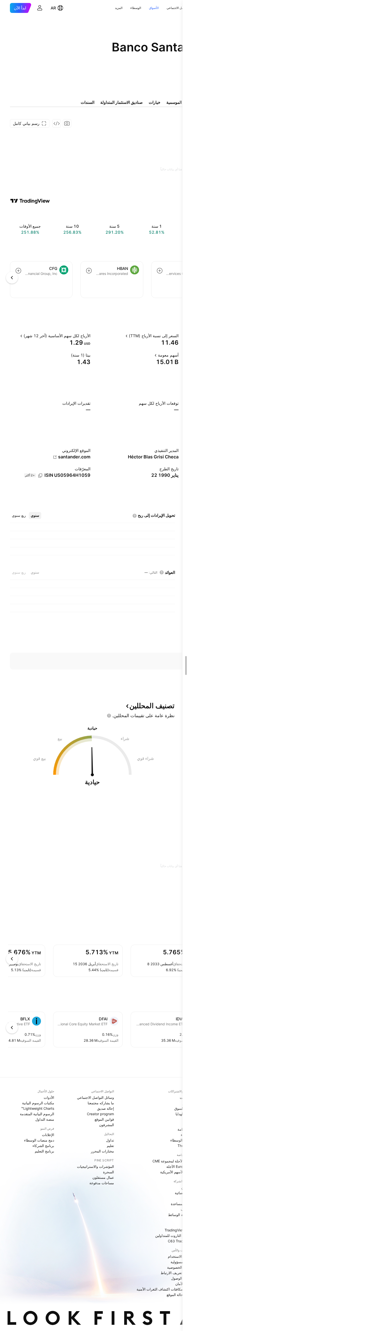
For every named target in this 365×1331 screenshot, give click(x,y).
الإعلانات (48, 1135)
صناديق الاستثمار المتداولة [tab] (121, 102)
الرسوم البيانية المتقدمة (37, 1114)
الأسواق (154, 8)
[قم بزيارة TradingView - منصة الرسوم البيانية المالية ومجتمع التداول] (30, 200)
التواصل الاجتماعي (178, 8)
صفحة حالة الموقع (180, 1295)
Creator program (100, 1114)
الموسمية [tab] (174, 102)
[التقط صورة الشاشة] (67, 123)
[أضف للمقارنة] (159, 270)
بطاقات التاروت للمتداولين (174, 1235)
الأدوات (49, 1097)
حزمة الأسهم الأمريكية (176, 1172)
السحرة (108, 1172)
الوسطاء (135, 8)
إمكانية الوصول (182, 1278)
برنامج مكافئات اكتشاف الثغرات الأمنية (165, 1289)
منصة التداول (44, 1119)
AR (53, 7)
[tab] (35, 515)
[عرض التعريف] (121, 335)
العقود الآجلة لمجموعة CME (172, 1161)
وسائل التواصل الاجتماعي (95, 1097)
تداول (110, 1140)
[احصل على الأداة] (56, 123)
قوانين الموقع (104, 1119)
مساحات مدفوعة (101, 1183)
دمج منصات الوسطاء (39, 1140)
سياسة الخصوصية (180, 1267)
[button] (163, 8)
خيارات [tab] (154, 102)
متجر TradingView (179, 1230)
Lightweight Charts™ (37, 1108)
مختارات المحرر (102, 1151)
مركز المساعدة (182, 1204)
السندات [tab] (87, 102)
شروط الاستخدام (180, 1256)
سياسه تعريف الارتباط (177, 1273)
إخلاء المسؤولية (182, 1262)
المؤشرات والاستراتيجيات (95, 1166)
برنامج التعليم (44, 1151)
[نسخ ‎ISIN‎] (40, 475)
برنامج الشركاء (43, 1146)
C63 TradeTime (180, 1241)
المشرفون (106, 1125)
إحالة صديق (105, 1108)
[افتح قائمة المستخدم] (40, 8)
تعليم (110, 1146)
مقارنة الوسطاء (181, 1140)
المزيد (118, 8)
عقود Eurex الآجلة (179, 1166)
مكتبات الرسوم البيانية (38, 1103)
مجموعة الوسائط (180, 1215)
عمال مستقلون (103, 1177)
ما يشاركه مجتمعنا (101, 1103)
